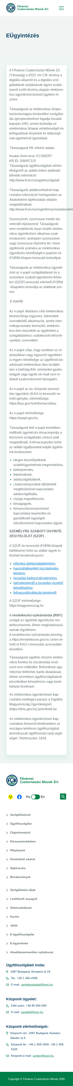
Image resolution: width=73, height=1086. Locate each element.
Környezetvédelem (23, 841)
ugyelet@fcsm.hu (32, 1012)
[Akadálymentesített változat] (10, 796)
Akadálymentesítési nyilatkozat (31, 952)
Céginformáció (20, 832)
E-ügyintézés (19, 943)
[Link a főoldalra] (27, 8)
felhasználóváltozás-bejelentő (34, 592)
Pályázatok (17, 850)
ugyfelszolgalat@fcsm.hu (37, 984)
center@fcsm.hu (43, 1055)
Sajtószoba (18, 868)
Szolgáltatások (20, 814)
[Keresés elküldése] (63, 796)
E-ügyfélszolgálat (22, 934)
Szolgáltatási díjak (22, 890)
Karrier (14, 916)
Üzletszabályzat (21, 907)
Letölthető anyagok (23, 898)
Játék (14, 925)
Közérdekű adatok (22, 859)
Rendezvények (20, 877)
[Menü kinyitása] (61, 8)
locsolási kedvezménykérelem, (35, 578)
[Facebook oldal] (19, 797)
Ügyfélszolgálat (21, 823)
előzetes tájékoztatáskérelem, (34, 563)
